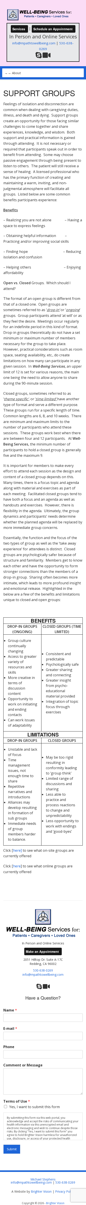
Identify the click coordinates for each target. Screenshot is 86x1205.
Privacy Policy (65, 1191)
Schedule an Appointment (53, 29)
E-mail (10, 1028)
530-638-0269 (43, 970)
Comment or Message (23, 1065)
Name (10, 1010)
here (17, 850)
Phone (8, 1047)
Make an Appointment (42, 951)
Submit (12, 1149)
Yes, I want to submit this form (34, 1106)
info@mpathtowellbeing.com (33, 43)
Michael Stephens (43, 1179)
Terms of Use (16, 1101)
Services (18, 29)
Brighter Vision (41, 1191)
